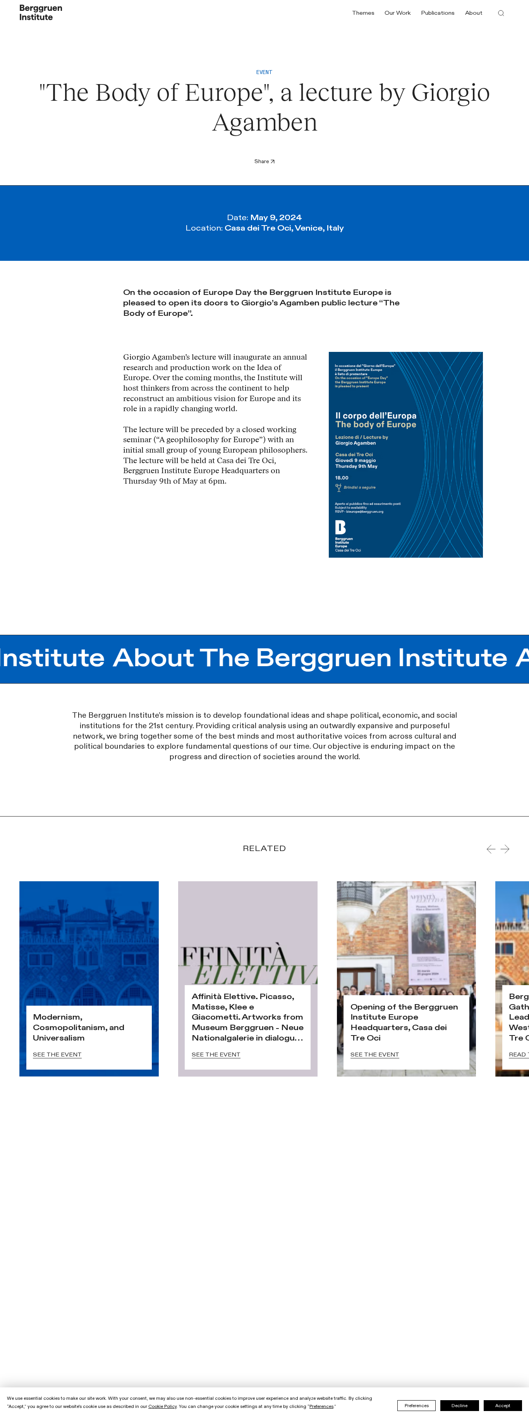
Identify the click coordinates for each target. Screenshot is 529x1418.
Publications (438, 13)
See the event (57, 1054)
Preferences (417, 1405)
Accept (502, 1405)
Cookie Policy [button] (162, 1406)
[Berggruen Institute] (41, 13)
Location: (264, 228)
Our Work (398, 13)
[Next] (505, 849)
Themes (363, 13)
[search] (501, 13)
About (474, 13)
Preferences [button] (321, 1406)
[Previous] (491, 849)
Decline (459, 1405)
